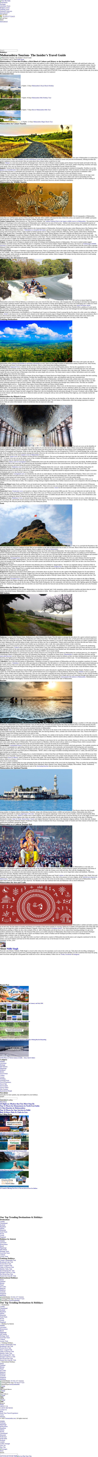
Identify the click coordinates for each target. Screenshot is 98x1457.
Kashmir (2, 1225)
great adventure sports (83, 305)
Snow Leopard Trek (6, 1265)
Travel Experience (5, 1082)
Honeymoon (4, 1244)
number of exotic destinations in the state (31, 159)
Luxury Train (4, 1256)
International (5, 13)
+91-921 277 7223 (16, 1297)
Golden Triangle (5, 1444)
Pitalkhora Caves (17, 498)
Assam (2, 1235)
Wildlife (2, 1061)
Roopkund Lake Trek (6, 1262)
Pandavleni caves (17, 491)
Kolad (6, 314)
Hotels (2, 1072)
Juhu (10, 730)
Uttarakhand (3, 1223)
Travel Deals (4, 1073)
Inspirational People (6, 1091)
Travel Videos (4, 1087)
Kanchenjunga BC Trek (7, 1271)
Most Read (3, 1102)
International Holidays (8, 1362)
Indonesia (3, 1295)
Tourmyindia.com (10, 1418)
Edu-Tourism (4, 1089)
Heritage (2, 1065)
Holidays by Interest (8, 1324)
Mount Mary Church (28, 819)
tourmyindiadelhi (14, 1300)
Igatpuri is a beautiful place (8, 170)
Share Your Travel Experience (9, 1413)
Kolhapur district (57, 928)
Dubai (2, 1280)
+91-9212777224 (7, 16)
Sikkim (2, 1228)
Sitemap (2, 1416)
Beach (2, 1246)
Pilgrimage (3, 1068)
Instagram (76, 954)
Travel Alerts (4, 1086)
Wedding (2, 1079)
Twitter (62, 954)
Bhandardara (68, 654)
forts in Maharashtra (52, 549)
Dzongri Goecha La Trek (7, 1272)
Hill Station (3, 1249)
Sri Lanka (3, 1286)
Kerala (2, 1233)
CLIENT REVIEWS (6, 1408)
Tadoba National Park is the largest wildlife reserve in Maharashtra (66, 221)
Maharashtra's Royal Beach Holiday (43, 86)
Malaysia (2, 1288)
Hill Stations (3, 1067)
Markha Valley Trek (6, 1269)
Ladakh (2, 1221)
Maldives (3, 1290)
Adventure (3, 1063)
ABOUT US (4, 1406)
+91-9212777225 (19, 1299)
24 (23, 1297)
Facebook (68, 954)
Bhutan (2, 1283)
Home (2, 1404)
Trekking (2, 1423)
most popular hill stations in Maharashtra (73, 677)
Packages (3, 4)
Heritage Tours (4, 1251)
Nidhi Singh (20, 59)
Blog (1, 1411)
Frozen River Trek (5, 1264)
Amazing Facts (4, 1080)
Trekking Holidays (7, 1343)
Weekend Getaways (6, 11)
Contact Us (3, 1410)
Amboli (16, 647)
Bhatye (7, 163)
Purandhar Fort (15, 578)
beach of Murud (13, 757)
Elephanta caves (17, 467)
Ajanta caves (13, 456)
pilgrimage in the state (27, 814)
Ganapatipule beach (16, 745)
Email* (2, 1096)
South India (3, 1438)
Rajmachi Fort (14, 367)
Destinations (3, 2)
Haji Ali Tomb (16, 819)
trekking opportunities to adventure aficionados (26, 363)
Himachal (3, 1230)
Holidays (2, 1070)
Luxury (2, 1077)
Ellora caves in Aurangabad (17, 461)
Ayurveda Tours (5, 1253)
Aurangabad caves (19, 474)
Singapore (3, 1293)
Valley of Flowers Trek (7, 1267)
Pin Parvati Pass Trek (6, 1274)
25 (14, 16)
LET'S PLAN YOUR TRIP (8, 1456)
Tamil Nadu (3, 1232)
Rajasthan (3, 1227)
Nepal (2, 1285)
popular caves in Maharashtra (30, 455)
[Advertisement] (49, 36)
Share (1, 1451)
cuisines (61, 875)
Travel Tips (3, 1084)
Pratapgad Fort (15, 558)
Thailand (2, 1281)
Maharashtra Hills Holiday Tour (41, 98)
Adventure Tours (5, 6)
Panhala (81, 671)
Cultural (2, 1255)
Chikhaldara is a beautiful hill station (35, 230)
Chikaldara (15, 663)
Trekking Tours (4, 9)
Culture (2, 1075)
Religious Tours (5, 8)
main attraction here (6, 656)
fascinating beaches (43, 766)
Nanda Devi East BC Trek (8, 1276)
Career (2, 1415)
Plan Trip (3, 1447)
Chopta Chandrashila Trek (8, 1260)
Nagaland (3, 1237)
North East (3, 1437)
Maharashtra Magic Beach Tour (43, 122)
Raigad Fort (57, 566)
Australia (2, 1292)
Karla (56, 487)
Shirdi (20, 815)
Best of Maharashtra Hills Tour (41, 110)
